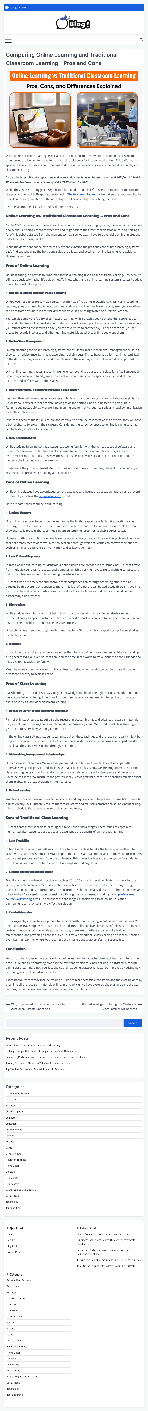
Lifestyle (10, 1172)
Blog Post (12, 1246)
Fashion (10, 1135)
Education (11, 1123)
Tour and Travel (14, 1208)
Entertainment (14, 1129)
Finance (10, 1141)
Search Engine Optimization (21, 1190)
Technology (12, 1202)
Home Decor (12, 1166)
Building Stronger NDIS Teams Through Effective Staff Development (42, 1051)
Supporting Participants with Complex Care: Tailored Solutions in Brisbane (46, 1057)
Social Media (12, 1196)
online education (50, 496)
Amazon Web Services (18, 1093)
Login (10, 1234)
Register (11, 1240)
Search (132, 1023)
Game (9, 1148)
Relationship (12, 1184)
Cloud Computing (15, 1111)
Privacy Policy (14, 1252)
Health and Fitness (16, 1160)
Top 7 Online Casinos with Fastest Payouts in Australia (35, 1069)
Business (10, 1105)
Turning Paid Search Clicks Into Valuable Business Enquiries (38, 1063)
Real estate (12, 1178)
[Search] (141, 40)
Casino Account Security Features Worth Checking (33, 1045)
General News (13, 1154)
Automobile (12, 1099)
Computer (11, 1118)
